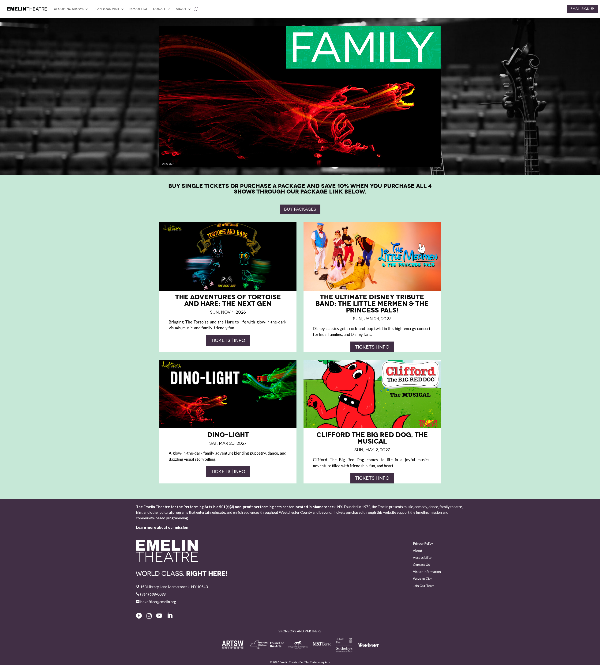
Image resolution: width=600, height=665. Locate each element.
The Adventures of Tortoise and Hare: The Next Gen (228, 300)
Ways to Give (422, 579)
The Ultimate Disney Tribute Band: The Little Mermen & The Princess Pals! (372, 303)
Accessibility (422, 557)
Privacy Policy (423, 543)
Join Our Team (423, 586)
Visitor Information (427, 572)
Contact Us (421, 564)
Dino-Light (228, 435)
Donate (159, 9)
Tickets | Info (228, 340)
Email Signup (582, 9)
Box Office (138, 9)
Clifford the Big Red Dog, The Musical (372, 438)
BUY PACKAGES (300, 209)
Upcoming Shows (69, 9)
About (181, 9)
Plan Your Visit (107, 9)
